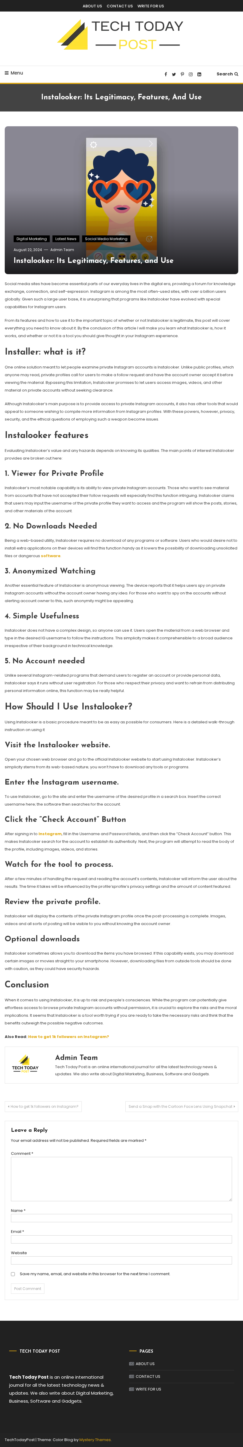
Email (17, 1231)
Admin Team (62, 249)
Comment (22, 1153)
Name (18, 1210)
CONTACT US (120, 6)
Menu (17, 73)
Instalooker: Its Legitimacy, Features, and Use (94, 261)
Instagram (50, 834)
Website (19, 1253)
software (50, 556)
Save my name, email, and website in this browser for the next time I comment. (95, 1274)
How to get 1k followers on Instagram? (68, 1036)
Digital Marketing (32, 238)
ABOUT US (92, 6)
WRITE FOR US (151, 6)
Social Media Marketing (106, 238)
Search (225, 74)
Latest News (65, 238)
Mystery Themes (95, 1440)
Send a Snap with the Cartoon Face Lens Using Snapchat (180, 1106)
